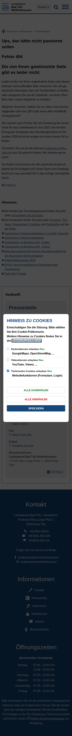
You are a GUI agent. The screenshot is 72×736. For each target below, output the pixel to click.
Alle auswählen (36, 390)
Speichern (36, 408)
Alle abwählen (36, 399)
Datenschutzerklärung (26, 340)
